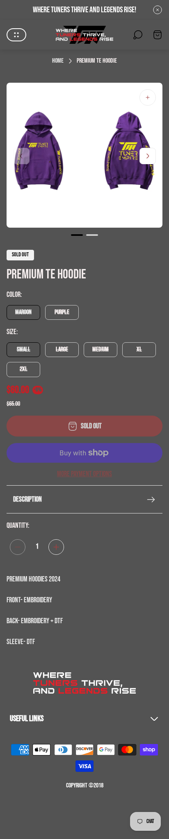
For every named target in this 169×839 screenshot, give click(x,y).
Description (27, 499)
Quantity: (18, 525)
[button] (77, 235)
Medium (100, 349)
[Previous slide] (21, 156)
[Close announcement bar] (157, 10)
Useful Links (26, 719)
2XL (23, 369)
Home (58, 61)
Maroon (23, 312)
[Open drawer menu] (16, 34)
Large (62, 349)
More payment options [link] (84, 474)
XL (139, 349)
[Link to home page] (84, 683)
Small (23, 349)
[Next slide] (147, 156)
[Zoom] (147, 97)
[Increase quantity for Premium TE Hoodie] (56, 547)
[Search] (138, 35)
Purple (62, 312)
